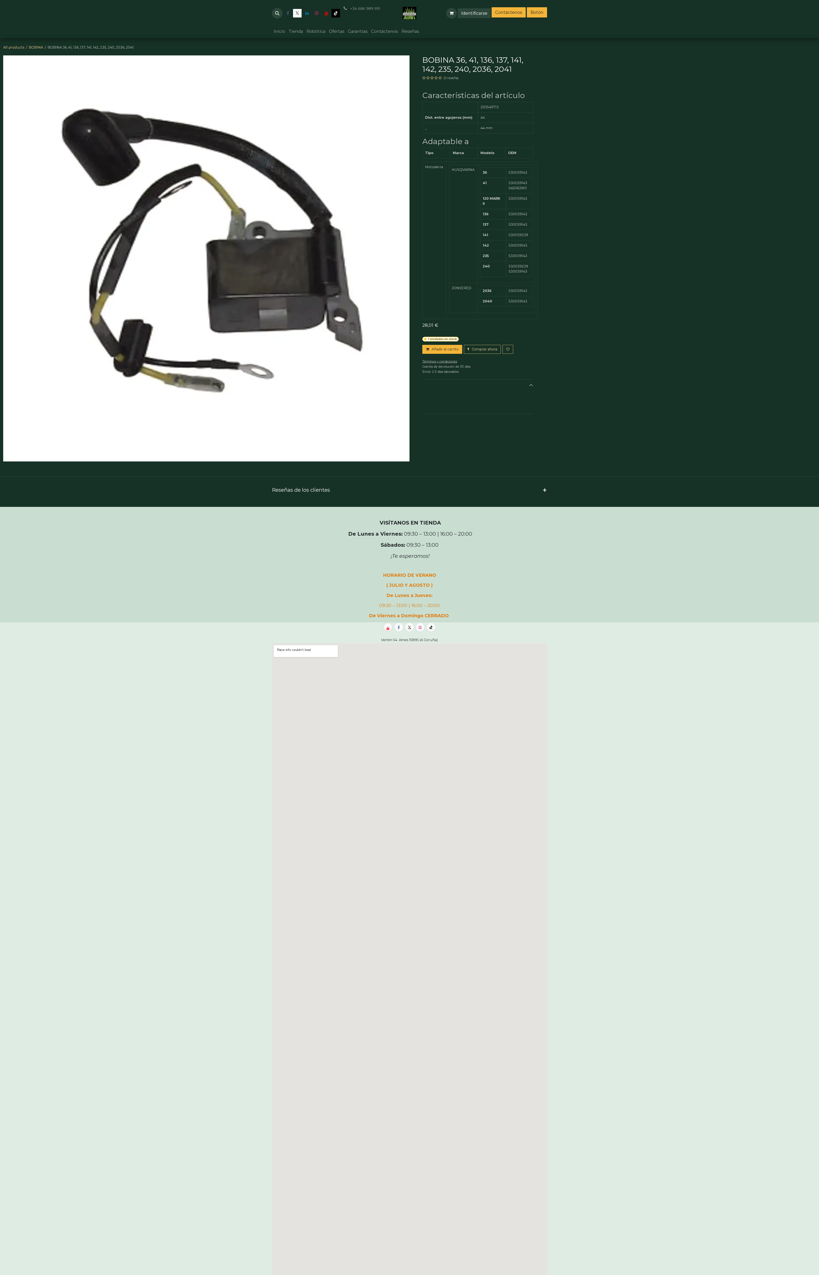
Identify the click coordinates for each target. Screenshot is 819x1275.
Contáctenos (508, 12)
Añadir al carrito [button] (445, 349)
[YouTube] (326, 13)
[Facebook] (287, 13)
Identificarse (474, 13)
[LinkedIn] (307, 13)
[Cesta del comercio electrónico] (451, 13)
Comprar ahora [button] (484, 349)
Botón (536, 12)
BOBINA (36, 47)
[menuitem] (279, 31)
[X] (297, 13)
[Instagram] (316, 13)
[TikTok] (335, 13)
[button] (277, 13)
